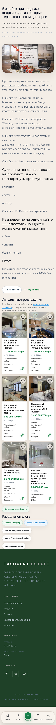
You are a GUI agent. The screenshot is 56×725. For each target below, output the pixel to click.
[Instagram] (7, 674)
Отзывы (8, 614)
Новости (8, 608)
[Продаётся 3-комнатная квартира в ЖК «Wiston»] (41, 388)
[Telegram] (15, 674)
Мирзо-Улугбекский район (17, 538)
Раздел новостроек (36, 523)
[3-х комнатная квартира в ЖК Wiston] (14, 455)
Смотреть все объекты (16, 509)
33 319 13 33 (10, 646)
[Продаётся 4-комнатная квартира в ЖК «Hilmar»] (14, 325)
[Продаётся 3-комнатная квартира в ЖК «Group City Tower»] (41, 325)
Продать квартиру (13, 603)
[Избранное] (23, 317)
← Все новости (12, 290)
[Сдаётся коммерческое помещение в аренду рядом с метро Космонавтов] (41, 455)
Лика (6, 655)
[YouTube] (24, 674)
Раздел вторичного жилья (17, 530)
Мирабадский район (14, 546)
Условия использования (17, 620)
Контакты (9, 625)
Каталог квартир (12, 523)
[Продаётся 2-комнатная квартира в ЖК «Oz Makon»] (14, 388)
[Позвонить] (22, 369)
